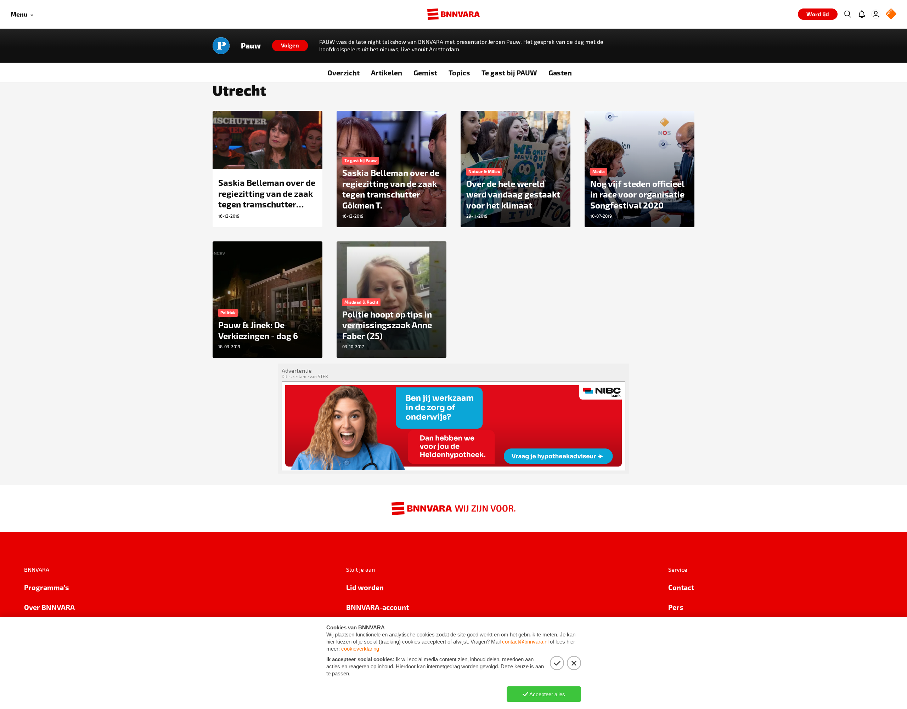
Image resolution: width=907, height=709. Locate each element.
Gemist (425, 72)
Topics (459, 72)
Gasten (560, 72)
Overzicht (343, 72)
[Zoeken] (847, 14)
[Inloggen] (876, 14)
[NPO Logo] (891, 14)
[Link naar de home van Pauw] (221, 45)
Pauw (251, 45)
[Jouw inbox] (861, 14)
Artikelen (386, 72)
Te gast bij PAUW (509, 72)
